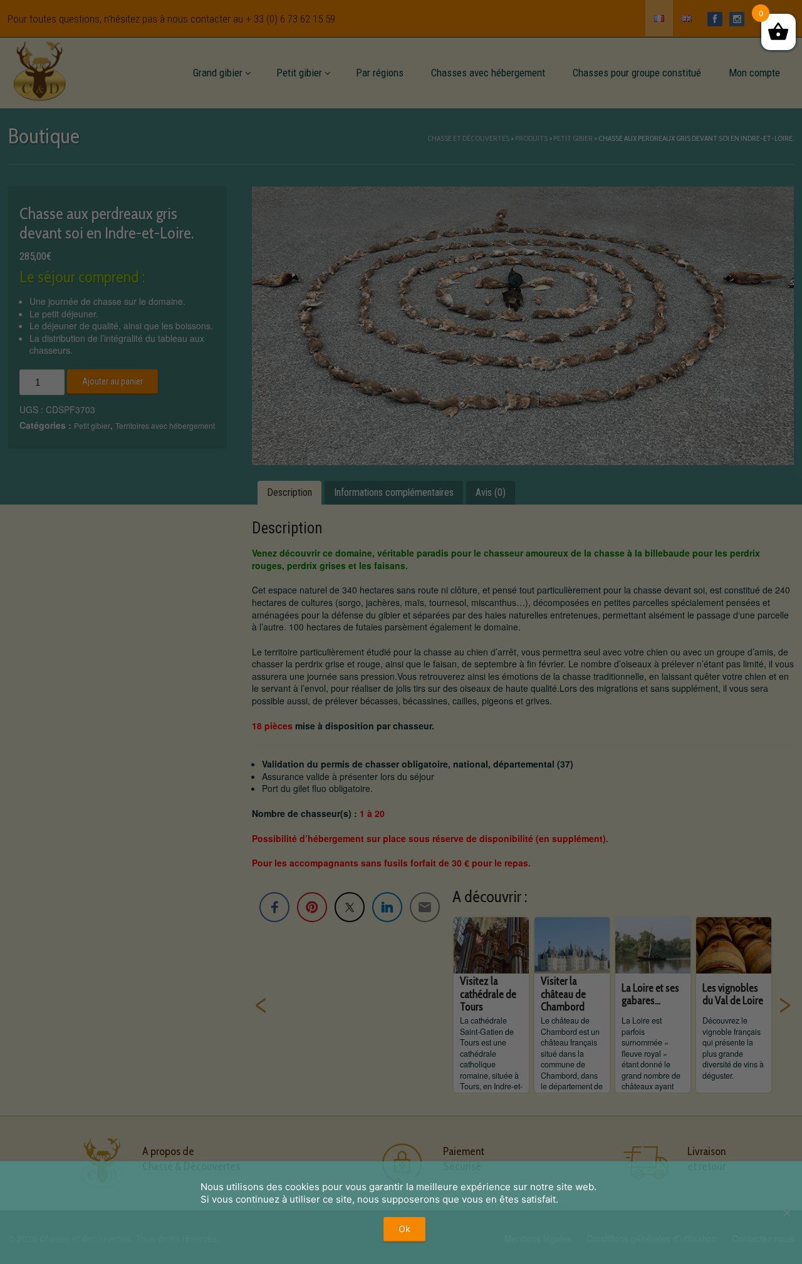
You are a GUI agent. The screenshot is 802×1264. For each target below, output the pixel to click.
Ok (404, 1228)
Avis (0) (491, 492)
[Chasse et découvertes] (39, 68)
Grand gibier (217, 72)
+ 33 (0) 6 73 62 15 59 (290, 19)
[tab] (289, 493)
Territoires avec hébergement (165, 425)
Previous (261, 1005)
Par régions (380, 72)
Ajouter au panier (112, 381)
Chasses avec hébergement (488, 72)
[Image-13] (523, 326)
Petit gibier (299, 72)
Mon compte (754, 72)
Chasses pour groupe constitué (637, 72)
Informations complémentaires (394, 492)
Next (784, 1005)
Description (289, 492)
